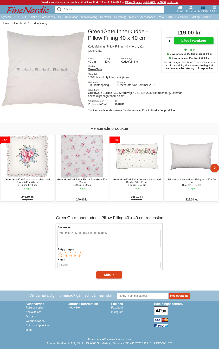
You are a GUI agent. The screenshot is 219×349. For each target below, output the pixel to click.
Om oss (30, 316)
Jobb (29, 329)
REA (17, 17)
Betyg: (65, 249)
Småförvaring (89, 17)
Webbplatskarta (35, 321)
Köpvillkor (74, 307)
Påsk (161, 17)
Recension (64, 227)
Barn (170, 17)
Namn (61, 259)
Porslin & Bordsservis (42, 17)
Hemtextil (106, 17)
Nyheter (6, 17)
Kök (59, 17)
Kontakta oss (33, 312)
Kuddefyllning (129, 61)
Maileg (195, 17)
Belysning (120, 17)
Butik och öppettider (38, 325)
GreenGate (182, 17)
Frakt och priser (35, 307)
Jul (24, 17)
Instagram (117, 312)
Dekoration (71, 17)
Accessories (147, 17)
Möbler (133, 17)
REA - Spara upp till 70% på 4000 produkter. (151, 2)
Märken (206, 17)
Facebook (117, 307)
